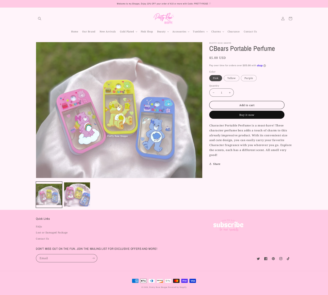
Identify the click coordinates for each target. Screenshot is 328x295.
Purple (248, 78)
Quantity (214, 85)
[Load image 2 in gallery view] (77, 195)
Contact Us (42, 238)
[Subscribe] (93, 258)
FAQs (39, 226)
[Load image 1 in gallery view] (49, 195)
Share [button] (216, 164)
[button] (39, 18)
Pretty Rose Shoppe (158, 287)
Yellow (231, 78)
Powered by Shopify (177, 287)
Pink (215, 78)
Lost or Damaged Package (52, 232)
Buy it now (246, 115)
